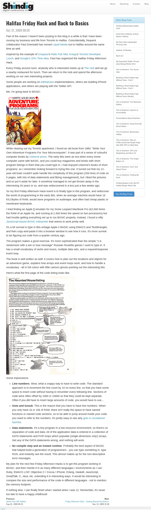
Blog (147, 4)
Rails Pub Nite (59, 54)
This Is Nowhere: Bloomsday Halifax (127, 133)
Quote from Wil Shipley (16, 502)
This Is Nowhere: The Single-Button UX (127, 160)
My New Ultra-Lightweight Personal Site (126, 43)
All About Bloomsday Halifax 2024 (127, 27)
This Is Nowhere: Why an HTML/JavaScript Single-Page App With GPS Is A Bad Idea (128, 142)
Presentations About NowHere (128, 118)
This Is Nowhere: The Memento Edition (128, 103)
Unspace (43, 54)
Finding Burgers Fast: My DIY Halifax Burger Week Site (127, 184)
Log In (3, 509)
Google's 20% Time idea (34, 58)
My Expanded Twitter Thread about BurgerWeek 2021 (127, 62)
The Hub (89, 68)
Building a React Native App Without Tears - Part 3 (127, 79)
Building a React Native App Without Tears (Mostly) (127, 95)
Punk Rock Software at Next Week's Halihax (127, 35)
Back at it (119, 56)
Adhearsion (47, 82)
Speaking (124, 4)
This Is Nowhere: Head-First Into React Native (129, 125)
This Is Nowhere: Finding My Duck (127, 176)
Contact (136, 4)
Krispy (73, 54)
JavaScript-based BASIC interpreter (27, 221)
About (112, 4)
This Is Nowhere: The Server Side (127, 71)
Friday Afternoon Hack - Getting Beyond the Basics (87, 502)
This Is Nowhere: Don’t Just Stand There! (127, 168)
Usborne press (38, 156)
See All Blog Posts (124, 194)
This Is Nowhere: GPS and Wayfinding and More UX (126, 152)
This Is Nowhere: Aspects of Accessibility (127, 111)
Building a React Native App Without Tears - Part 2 (127, 87)
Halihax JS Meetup (123, 50)
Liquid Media (60, 44)
